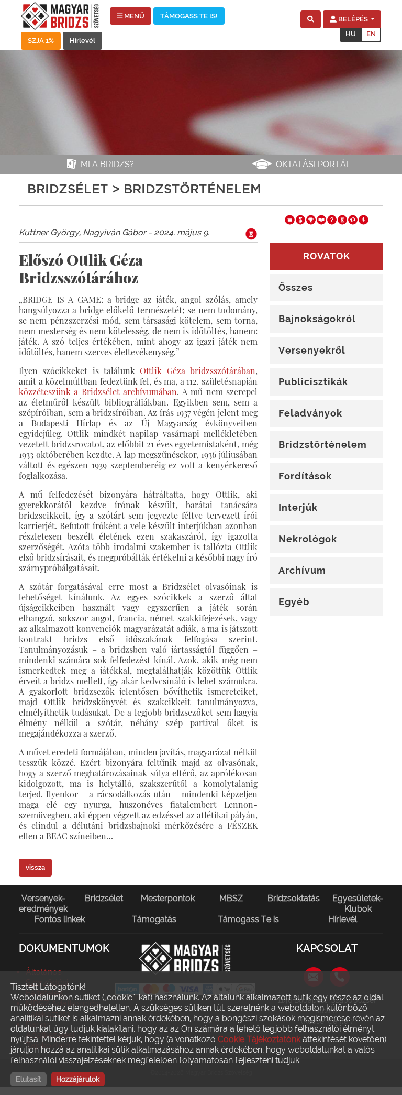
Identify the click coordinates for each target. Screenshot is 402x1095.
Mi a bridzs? (107, 164)
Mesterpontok (168, 898)
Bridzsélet (104, 898)
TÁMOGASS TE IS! (189, 16)
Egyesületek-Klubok (357, 903)
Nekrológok (307, 538)
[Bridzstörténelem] (342, 219)
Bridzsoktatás (293, 898)
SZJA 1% (41, 41)
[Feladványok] (332, 219)
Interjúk (298, 507)
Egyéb (293, 601)
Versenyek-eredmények (43, 903)
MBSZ (231, 898)
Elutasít (28, 1079)
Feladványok (310, 413)
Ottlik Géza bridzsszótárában (197, 370)
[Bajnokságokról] (300, 219)
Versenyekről (311, 350)
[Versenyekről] (311, 219)
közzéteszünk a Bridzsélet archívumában (98, 391)
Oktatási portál (313, 164)
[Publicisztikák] (321, 219)
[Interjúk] (363, 219)
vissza (35, 867)
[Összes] (289, 219)
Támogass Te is (248, 919)
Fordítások (305, 475)
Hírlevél (82, 41)
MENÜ (133, 16)
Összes (295, 287)
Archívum (302, 570)
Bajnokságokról (317, 318)
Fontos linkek (60, 919)
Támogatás (154, 919)
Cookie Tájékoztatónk (259, 1039)
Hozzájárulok (77, 1079)
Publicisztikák (313, 381)
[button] (310, 19)
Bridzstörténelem (322, 444)
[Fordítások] (353, 219)
